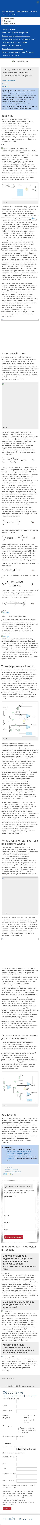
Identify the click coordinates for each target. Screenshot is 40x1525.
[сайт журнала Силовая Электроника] (20, 1378)
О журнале (33, 11)
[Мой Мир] (10, 1174)
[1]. (33, 218)
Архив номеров (9, 23)
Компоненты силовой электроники (15, 33)
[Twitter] (6, 1174)
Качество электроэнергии (11, 52)
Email (7, 1223)
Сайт (6, 1229)
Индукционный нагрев (27, 39)
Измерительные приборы (11, 45)
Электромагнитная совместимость (14, 42)
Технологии (30, 52)
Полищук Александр (8, 81)
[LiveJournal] (12, 1174)
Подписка (7, 21)
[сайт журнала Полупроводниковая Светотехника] (20, 1382)
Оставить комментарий (13, 1172)
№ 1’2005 (4, 83)
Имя (6, 1216)
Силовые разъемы (8, 29)
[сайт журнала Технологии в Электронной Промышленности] (32, 1378)
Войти (4, 14)
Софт (23, 52)
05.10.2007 (8, 1168)
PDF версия (5, 86)
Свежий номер (9, 18)
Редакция (12, 11)
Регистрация (12, 14)
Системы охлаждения (10, 39)
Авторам (5, 11)
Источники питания (22, 36)
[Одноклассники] (8, 1174)
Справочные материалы (11, 55)
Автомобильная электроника (12, 49)
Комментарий (10, 1196)
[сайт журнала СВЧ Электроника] (34, 1382)
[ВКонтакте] (4, 1174)
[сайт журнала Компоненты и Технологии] (6, 1382)
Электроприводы (8, 36)
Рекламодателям (22, 11)
